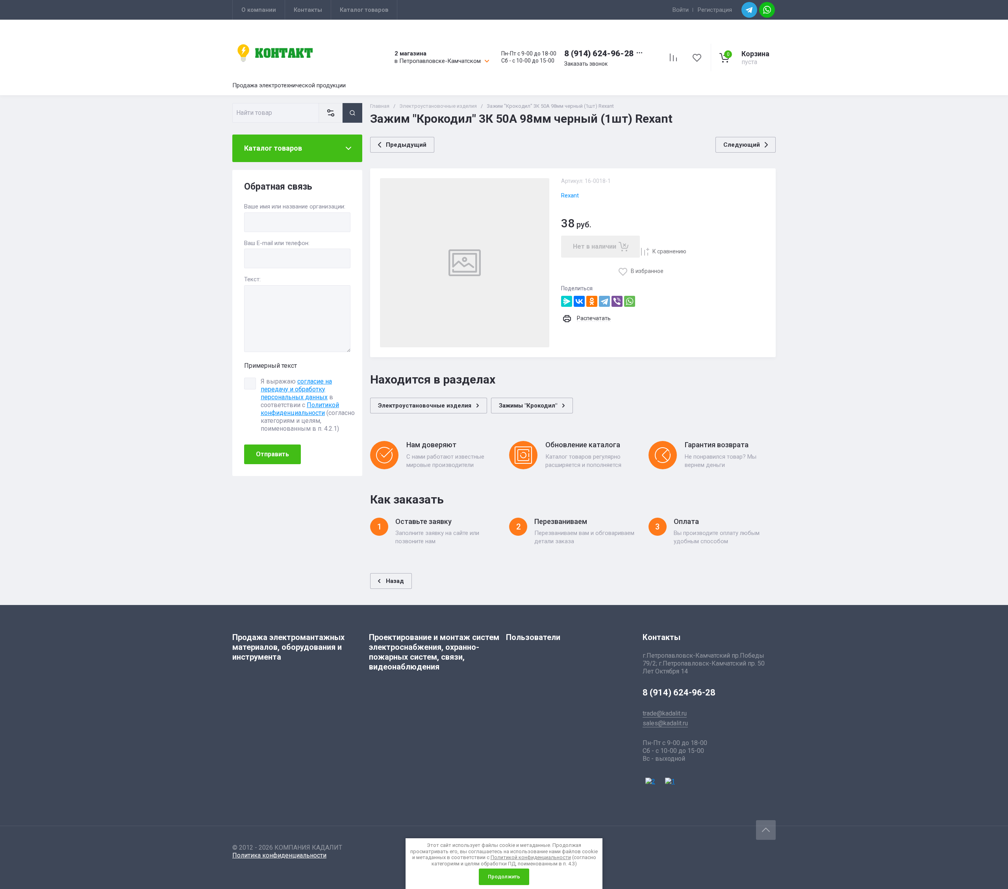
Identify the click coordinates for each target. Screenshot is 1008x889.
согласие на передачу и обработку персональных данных (296, 389)
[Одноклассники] (591, 301)
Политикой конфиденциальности (300, 409)
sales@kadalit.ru (665, 723)
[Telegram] (604, 301)
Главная (379, 106)
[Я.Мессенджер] (566, 301)
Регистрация (715, 9)
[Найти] (352, 113)
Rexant (570, 195)
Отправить (272, 454)
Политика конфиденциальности (279, 855)
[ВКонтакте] (579, 301)
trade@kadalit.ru (665, 713)
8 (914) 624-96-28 (599, 53)
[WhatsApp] (629, 301)
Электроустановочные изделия (438, 106)
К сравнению (669, 251)
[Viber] (617, 301)
